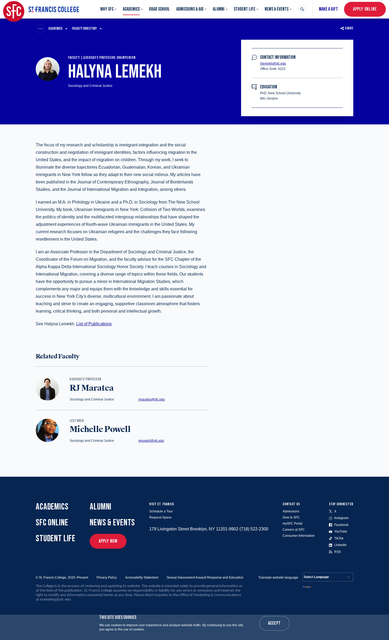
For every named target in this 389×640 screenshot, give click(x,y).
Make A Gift (328, 9)
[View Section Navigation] (40, 28)
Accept (274, 623)
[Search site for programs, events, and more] (302, 9)
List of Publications (94, 324)
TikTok (338, 538)
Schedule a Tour (161, 511)
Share (349, 28)
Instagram (341, 518)
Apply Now (108, 541)
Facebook (341, 525)
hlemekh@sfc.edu (273, 63)
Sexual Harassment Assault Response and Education (205, 577)
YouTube (340, 531)
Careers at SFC (294, 529)
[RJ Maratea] (47, 389)
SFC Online (52, 522)
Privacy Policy (107, 577)
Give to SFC (291, 517)
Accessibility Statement (141, 577)
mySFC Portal (292, 523)
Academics (131, 9)
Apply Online (365, 9)
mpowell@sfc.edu (151, 441)
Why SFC (107, 9)
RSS (337, 552)
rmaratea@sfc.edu (151, 399)
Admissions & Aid (189, 9)
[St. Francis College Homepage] (41, 9)
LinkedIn (340, 545)
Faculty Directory (84, 28)
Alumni (218, 9)
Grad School (159, 9)
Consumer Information (299, 536)
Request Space (160, 517)
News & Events (276, 9)
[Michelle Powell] (47, 431)
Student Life (244, 9)
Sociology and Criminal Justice (90, 86)
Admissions (291, 511)
